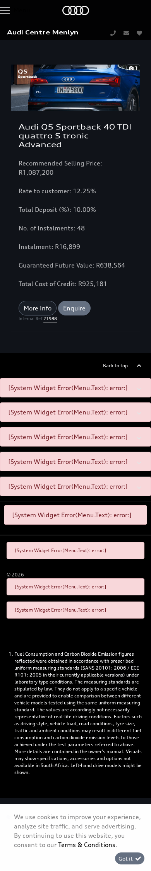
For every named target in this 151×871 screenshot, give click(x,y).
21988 (50, 318)
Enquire (74, 308)
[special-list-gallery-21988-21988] (75, 87)
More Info (37, 308)
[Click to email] (126, 33)
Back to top (115, 365)
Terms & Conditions (86, 845)
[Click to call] (113, 33)
